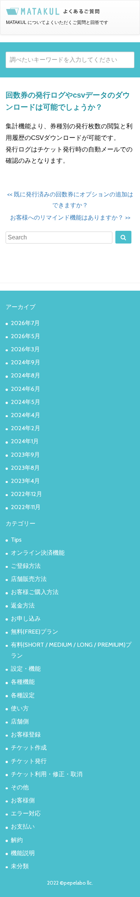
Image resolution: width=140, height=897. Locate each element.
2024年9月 (25, 362)
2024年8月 (25, 375)
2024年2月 (25, 428)
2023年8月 (25, 467)
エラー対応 (26, 813)
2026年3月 (25, 349)
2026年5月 (25, 336)
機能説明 (23, 853)
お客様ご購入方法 (35, 592)
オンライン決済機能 (38, 552)
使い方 (20, 708)
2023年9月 (25, 454)
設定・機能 (26, 668)
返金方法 (23, 605)
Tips (16, 539)
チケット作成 (29, 747)
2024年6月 (25, 388)
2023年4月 (25, 480)
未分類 (20, 866)
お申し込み (26, 618)
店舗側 (20, 721)
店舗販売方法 (29, 578)
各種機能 (23, 681)
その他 (20, 787)
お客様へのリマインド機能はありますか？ (70, 217)
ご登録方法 (26, 565)
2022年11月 (26, 507)
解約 (17, 840)
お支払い (23, 826)
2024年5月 (25, 401)
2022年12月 (26, 494)
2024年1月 (25, 441)
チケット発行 (29, 761)
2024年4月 (25, 415)
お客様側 (23, 800)
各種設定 (23, 695)
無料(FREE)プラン (34, 631)
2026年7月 (25, 323)
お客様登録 (26, 734)
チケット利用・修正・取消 (47, 774)
